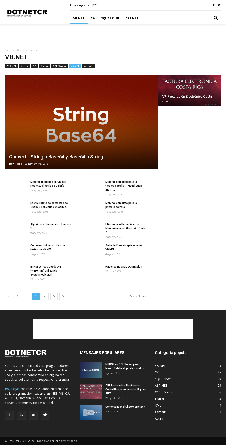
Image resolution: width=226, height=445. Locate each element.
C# (34, 66)
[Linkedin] (21, 415)
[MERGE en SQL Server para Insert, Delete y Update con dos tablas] (91, 370)
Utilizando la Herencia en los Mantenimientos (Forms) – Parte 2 (125, 228)
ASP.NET (11, 66)
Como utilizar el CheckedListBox (125, 406)
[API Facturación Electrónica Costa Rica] (189, 91)
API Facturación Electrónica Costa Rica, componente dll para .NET (125, 389)
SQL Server (59, 66)
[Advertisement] (113, 35)
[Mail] (33, 415)
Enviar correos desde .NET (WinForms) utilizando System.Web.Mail (46, 270)
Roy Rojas (15, 163)
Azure (24, 66)
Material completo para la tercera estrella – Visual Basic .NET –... (124, 185)
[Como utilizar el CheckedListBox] (91, 412)
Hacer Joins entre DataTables (123, 266)
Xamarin (89, 66)
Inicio (8, 50)
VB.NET (20, 50)
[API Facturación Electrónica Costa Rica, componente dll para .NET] (91, 391)
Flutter (44, 66)
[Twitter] (45, 415)
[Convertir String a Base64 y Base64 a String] (81, 126)
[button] (216, 18)
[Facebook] (9, 415)
